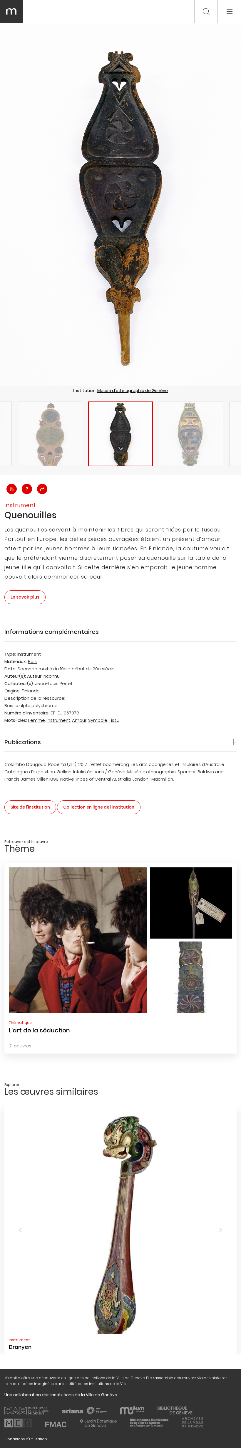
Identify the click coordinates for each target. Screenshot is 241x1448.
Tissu (114, 720)
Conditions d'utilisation (25, 1439)
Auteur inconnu (43, 676)
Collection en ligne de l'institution (98, 807)
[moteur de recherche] (206, 12)
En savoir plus (25, 597)
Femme (36, 720)
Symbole (97, 720)
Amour (79, 720)
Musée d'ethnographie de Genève (132, 391)
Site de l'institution (30, 807)
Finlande (31, 691)
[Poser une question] (27, 489)
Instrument (29, 654)
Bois (32, 661)
